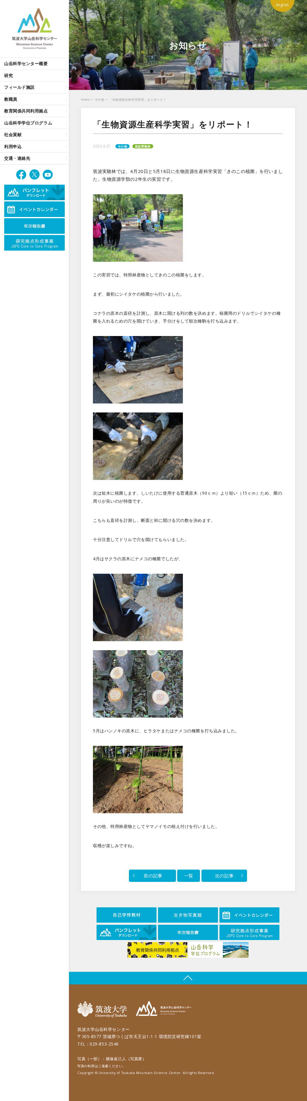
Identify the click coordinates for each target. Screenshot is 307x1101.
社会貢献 (13, 134)
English (282, 4)
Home (85, 99)
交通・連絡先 (17, 158)
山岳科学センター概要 (26, 63)
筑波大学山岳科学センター (163, 1009)
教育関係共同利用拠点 (26, 111)
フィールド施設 (19, 87)
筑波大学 (103, 1009)
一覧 (188, 876)
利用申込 (13, 146)
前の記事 (152, 876)
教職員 (10, 99)
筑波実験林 (143, 146)
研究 (8, 75)
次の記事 (224, 876)
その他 (99, 99)
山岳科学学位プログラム (28, 123)
